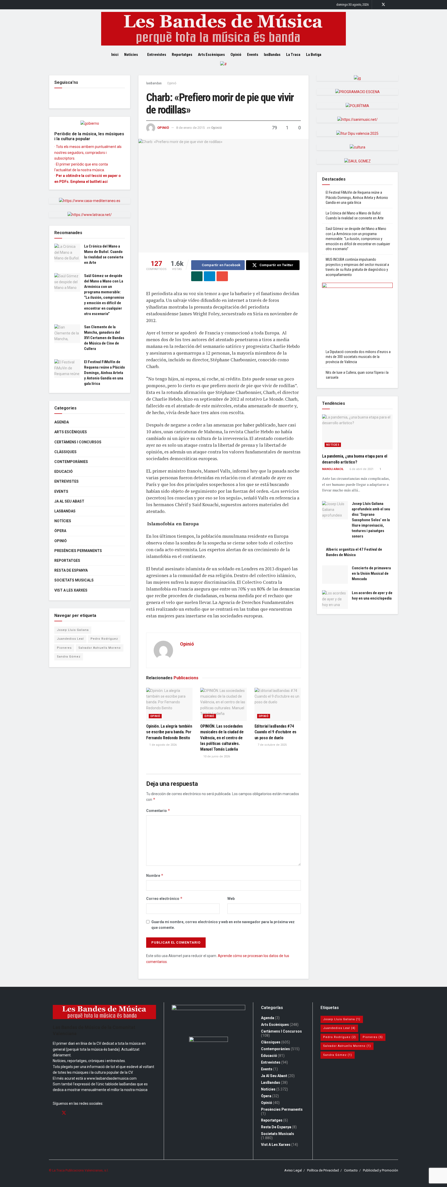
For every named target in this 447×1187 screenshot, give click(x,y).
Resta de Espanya (71, 570)
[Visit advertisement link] (223, 68)
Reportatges (182, 54)
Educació (63, 471)
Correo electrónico (164, 898)
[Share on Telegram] (209, 276)
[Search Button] (334, 54)
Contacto (351, 1170)
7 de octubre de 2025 (272, 744)
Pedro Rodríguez (104, 638)
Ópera (60, 531)
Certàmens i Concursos (77, 442)
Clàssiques (65, 452)
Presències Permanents (78, 551)
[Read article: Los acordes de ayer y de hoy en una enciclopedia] (335, 599)
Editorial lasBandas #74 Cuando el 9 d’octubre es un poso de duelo (275, 732)
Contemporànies (71, 462)
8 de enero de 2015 (190, 128)
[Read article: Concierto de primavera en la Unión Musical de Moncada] (335, 574)
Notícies (131, 54)
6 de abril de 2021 (361, 469)
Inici (114, 54)
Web (231, 899)
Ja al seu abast (69, 501)
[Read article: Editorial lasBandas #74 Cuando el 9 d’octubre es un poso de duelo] (278, 704)
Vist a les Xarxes (70, 590)
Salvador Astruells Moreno (99, 648)
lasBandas (272, 54)
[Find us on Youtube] (396, 4)
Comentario (158, 810)
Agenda (61, 422)
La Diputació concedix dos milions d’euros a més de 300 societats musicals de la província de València (358, 357)
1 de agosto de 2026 (162, 744)
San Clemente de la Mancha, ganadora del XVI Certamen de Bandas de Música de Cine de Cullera (104, 338)
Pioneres (64, 648)
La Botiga (313, 54)
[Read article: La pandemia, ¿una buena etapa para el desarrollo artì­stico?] (357, 432)
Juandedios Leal (70, 638)
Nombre (154, 875)
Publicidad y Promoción (380, 1170)
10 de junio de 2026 (216, 756)
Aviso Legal (293, 1170)
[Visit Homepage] (223, 29)
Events (252, 54)
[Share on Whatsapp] (197, 276)
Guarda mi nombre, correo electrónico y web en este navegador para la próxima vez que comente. (223, 925)
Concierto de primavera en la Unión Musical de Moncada (371, 573)
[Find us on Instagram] (390, 4)
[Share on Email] (222, 276)
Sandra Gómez (68, 656)
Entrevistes (156, 54)
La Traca (293, 54)
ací (105, 182)
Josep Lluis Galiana (73, 630)
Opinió (235, 54)
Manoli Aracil (333, 469)
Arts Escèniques (211, 54)
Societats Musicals (74, 580)
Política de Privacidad (323, 1170)
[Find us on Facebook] (376, 4)
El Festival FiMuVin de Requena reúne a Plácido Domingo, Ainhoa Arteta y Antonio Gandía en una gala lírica (104, 373)
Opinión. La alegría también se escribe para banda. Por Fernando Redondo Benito (169, 732)
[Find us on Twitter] (383, 4)
